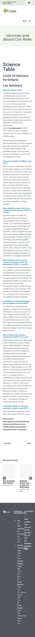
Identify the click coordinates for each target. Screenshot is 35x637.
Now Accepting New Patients (9, 482)
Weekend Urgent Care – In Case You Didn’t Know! (25, 484)
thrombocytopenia (15, 128)
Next (29, 443)
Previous (7, 443)
